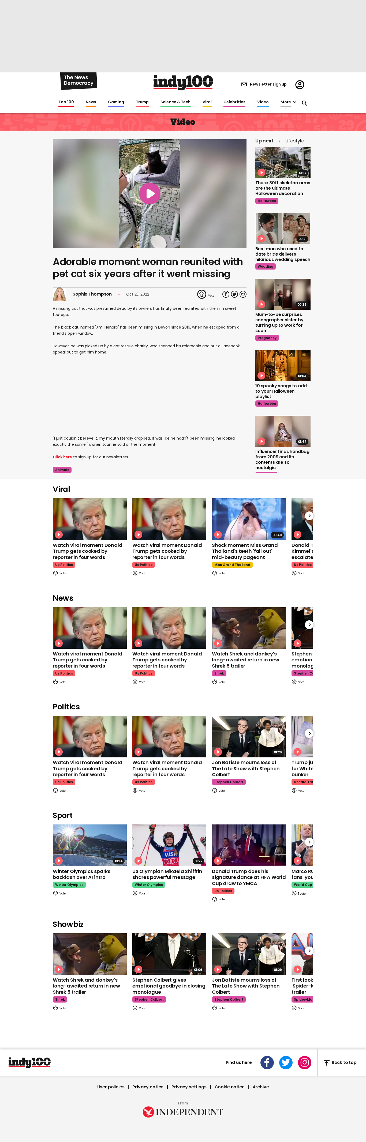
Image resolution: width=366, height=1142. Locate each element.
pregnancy (267, 338)
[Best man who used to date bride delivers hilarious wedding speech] (283, 228)
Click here (62, 457)
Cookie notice (230, 1087)
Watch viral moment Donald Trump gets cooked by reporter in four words (87, 551)
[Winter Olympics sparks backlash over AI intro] (90, 845)
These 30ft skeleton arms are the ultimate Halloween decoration (282, 188)
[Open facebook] (267, 1062)
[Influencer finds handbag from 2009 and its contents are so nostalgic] (283, 431)
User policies (111, 1087)
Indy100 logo (183, 82)
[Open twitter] (286, 1062)
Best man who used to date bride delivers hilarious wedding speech (282, 254)
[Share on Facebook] (225, 294)
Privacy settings (188, 1087)
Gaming (116, 102)
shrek (219, 673)
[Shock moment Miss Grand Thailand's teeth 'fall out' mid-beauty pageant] (249, 519)
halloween (267, 200)
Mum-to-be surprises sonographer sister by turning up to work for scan (279, 322)
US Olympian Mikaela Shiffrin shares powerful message (167, 874)
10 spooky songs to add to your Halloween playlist (281, 391)
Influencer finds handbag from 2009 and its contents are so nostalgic (282, 459)
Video (263, 102)
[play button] (150, 193)
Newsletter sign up (268, 84)
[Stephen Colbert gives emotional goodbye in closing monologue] (169, 954)
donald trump (306, 782)
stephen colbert (308, 673)
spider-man (304, 999)
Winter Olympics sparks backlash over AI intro (81, 874)
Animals (62, 469)
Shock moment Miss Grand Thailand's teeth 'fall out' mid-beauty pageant (245, 551)
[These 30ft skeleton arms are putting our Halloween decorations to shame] (283, 162)
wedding (265, 266)
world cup (303, 884)
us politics (64, 564)
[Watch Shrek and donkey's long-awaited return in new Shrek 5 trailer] (249, 628)
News (91, 102)
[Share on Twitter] (234, 294)
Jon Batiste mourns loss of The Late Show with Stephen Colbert (245, 768)
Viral (207, 102)
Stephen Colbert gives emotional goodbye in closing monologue (169, 986)
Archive (261, 1087)
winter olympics (69, 884)
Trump (142, 102)
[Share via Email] (243, 294)
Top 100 (66, 102)
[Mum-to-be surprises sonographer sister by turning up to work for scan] (283, 294)
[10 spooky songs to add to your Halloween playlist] (283, 365)
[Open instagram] (304, 1062)
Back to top (344, 1063)
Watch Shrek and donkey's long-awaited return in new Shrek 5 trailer (245, 659)
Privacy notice (147, 1087)
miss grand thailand (232, 564)
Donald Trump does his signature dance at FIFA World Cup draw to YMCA (249, 877)
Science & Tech (175, 102)
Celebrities (234, 102)
